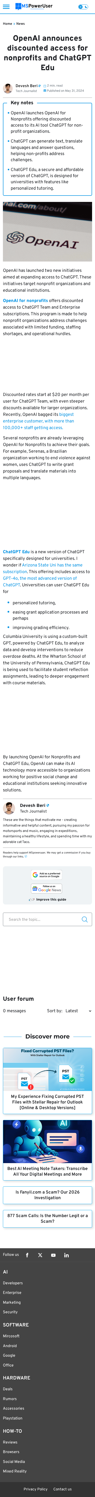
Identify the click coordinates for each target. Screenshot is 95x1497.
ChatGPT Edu (16, 552)
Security (10, 1312)
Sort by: (54, 1011)
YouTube (53, 1255)
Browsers (11, 1452)
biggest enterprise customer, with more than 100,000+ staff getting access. (38, 421)
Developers (13, 1283)
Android (10, 1346)
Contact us (62, 1489)
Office (8, 1365)
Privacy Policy (36, 1489)
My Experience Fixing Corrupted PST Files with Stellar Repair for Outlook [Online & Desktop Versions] (47, 1102)
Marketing (12, 1302)
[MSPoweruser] (34, 6)
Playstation (12, 1418)
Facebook (27, 1255)
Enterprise (12, 1292)
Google (9, 1355)
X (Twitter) (40, 1255)
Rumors (10, 1399)
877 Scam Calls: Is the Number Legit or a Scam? (47, 1218)
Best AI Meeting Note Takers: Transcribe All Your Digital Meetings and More (47, 1171)
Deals (8, 1389)
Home (7, 24)
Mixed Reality (15, 1471)
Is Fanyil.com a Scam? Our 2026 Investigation (48, 1195)
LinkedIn (66, 1255)
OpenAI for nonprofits (25, 301)
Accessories (13, 1408)
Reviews (10, 1442)
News (20, 24)
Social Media (14, 1461)
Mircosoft (11, 1336)
